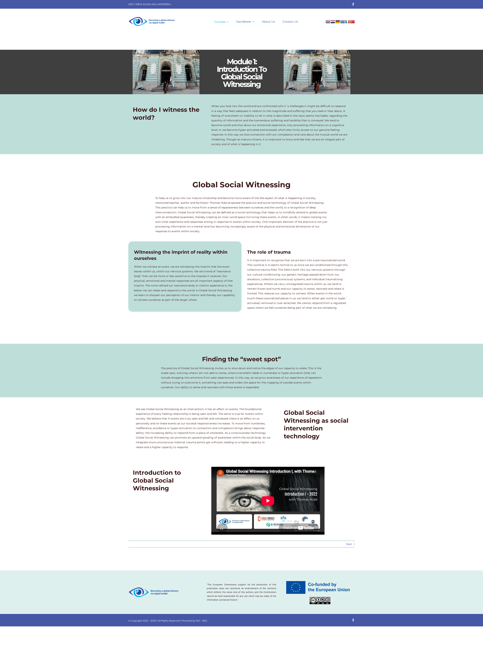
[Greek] (342, 22)
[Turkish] (352, 22)
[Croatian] (333, 22)
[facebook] (353, 4)
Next (349, 544)
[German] (337, 22)
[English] (328, 22)
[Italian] (347, 22)
